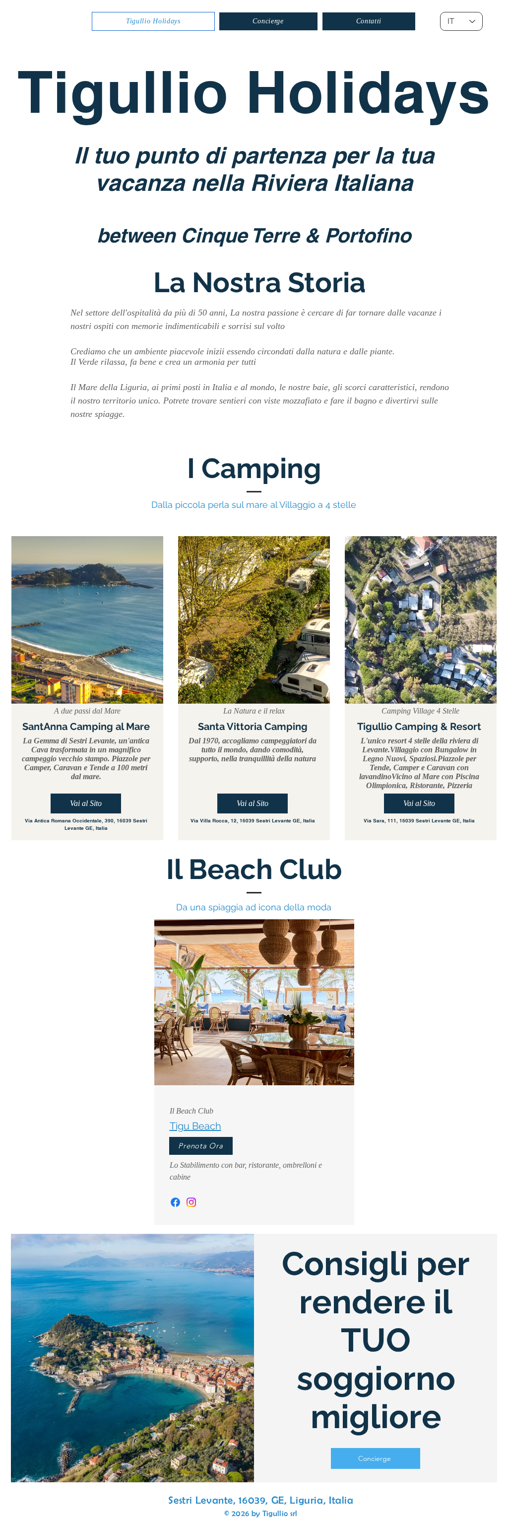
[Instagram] (191, 1202)
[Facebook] (175, 1202)
